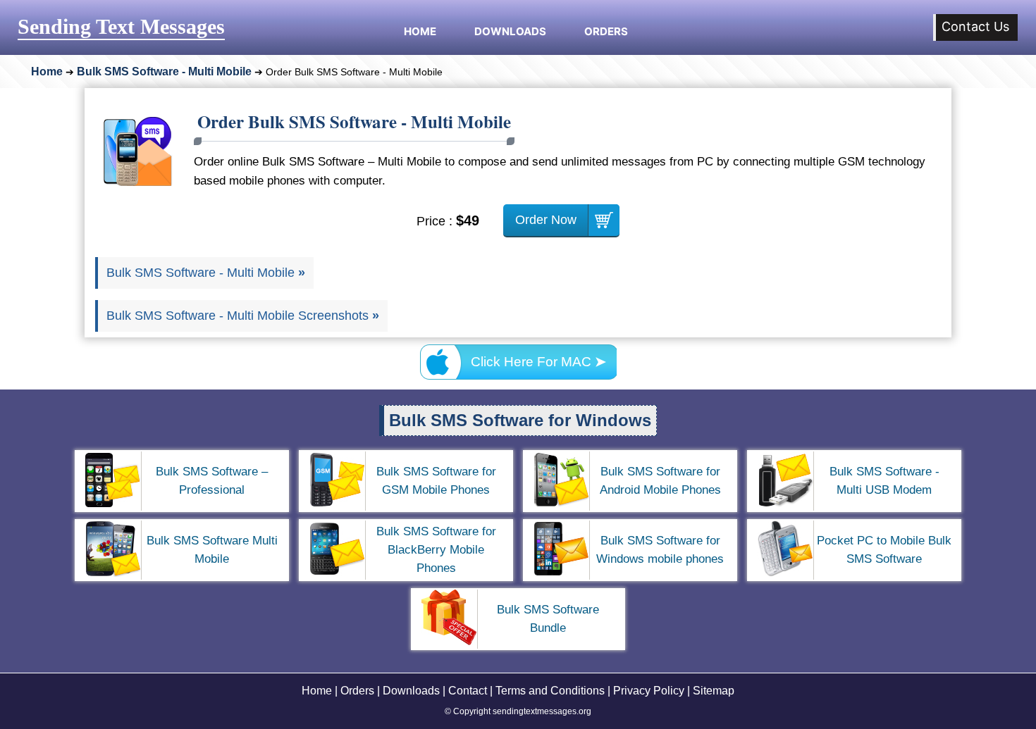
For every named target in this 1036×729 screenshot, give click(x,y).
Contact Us (975, 26)
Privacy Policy (648, 691)
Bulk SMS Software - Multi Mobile (164, 71)
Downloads (510, 29)
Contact (467, 691)
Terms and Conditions (550, 691)
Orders (606, 29)
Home (420, 29)
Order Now (545, 220)
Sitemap (713, 691)
